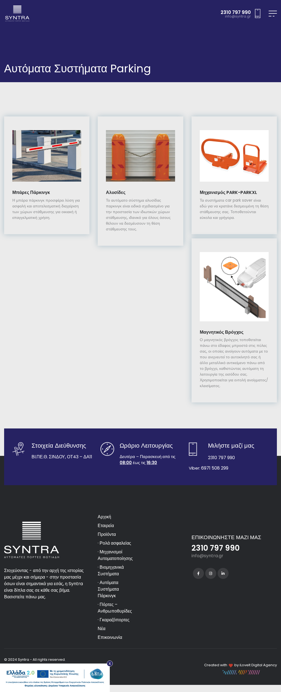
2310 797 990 (236, 12)
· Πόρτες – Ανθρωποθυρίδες (115, 607)
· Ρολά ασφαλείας (114, 543)
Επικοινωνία (110, 637)
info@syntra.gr (238, 16)
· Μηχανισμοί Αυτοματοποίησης (115, 555)
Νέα (101, 628)
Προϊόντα (107, 534)
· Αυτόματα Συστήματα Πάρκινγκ (108, 589)
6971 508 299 (214, 468)
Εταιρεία (106, 525)
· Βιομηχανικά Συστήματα (111, 570)
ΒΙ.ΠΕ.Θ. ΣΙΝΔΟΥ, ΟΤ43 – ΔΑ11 (62, 457)
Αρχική (104, 517)
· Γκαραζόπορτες (114, 620)
